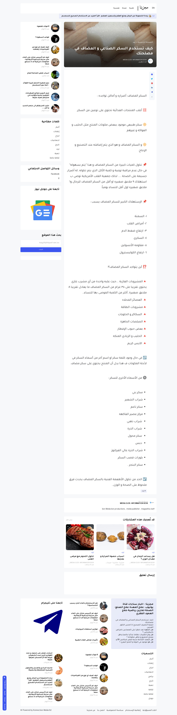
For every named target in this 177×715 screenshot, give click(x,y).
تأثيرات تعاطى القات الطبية (86, 640)
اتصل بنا (101, 710)
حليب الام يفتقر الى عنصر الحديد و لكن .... (36, 107)
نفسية (116, 8)
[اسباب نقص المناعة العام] (55, 75)
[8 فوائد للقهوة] (55, 28)
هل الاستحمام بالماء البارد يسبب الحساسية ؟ (84, 604)
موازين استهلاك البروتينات (86, 629)
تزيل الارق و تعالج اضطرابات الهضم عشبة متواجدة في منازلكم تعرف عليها (37, 95)
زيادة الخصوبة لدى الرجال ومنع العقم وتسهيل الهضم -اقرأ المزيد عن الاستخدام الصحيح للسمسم (39, 681)
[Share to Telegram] (152, 92)
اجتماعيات (55, 141)
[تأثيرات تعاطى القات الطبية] (104, 641)
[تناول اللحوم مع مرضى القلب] (80, 537)
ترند (134, 42)
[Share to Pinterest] (152, 83)
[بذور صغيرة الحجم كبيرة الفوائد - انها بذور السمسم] (55, 85)
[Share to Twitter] (152, 79)
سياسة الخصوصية (115, 710)
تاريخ (57, 145)
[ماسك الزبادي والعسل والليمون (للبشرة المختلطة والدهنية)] (58, 670)
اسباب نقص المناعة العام (38, 73)
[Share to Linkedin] (152, 88)
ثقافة (150, 690)
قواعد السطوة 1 (42, 37)
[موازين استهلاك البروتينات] (104, 631)
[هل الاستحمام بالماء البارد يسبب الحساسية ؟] (104, 606)
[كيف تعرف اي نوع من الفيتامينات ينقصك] (55, 50)
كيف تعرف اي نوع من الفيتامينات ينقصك (40, 48)
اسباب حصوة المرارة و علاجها (112, 557)
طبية (131, 8)
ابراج (57, 136)
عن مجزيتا (91, 710)
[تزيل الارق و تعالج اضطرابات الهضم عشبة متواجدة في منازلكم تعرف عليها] (55, 97)
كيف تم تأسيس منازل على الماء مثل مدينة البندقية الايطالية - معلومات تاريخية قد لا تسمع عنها (103, 16)
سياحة (152, 16)
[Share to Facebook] (152, 74)
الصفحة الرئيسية (145, 42)
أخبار (57, 127)
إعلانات (56, 132)
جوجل (150, 699)
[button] (152, 97)
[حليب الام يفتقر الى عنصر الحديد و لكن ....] (55, 108)
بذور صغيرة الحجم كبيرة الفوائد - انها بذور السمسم (36, 84)
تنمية (57, 154)
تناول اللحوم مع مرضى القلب (82, 557)
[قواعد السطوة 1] (55, 39)
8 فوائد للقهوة (43, 26)
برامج (150, 677)
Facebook (55, 174)
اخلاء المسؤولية (150, 710)
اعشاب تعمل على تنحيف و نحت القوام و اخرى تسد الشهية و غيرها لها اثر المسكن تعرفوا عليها (39, 656)
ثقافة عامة (54, 158)
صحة (124, 8)
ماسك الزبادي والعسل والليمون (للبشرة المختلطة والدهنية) (38, 669)
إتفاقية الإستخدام (133, 710)
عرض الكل (69, 520)
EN (153, 8)
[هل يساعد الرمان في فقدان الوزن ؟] (141, 537)
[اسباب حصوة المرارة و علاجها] (110, 537)
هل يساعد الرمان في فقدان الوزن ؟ (144, 557)
